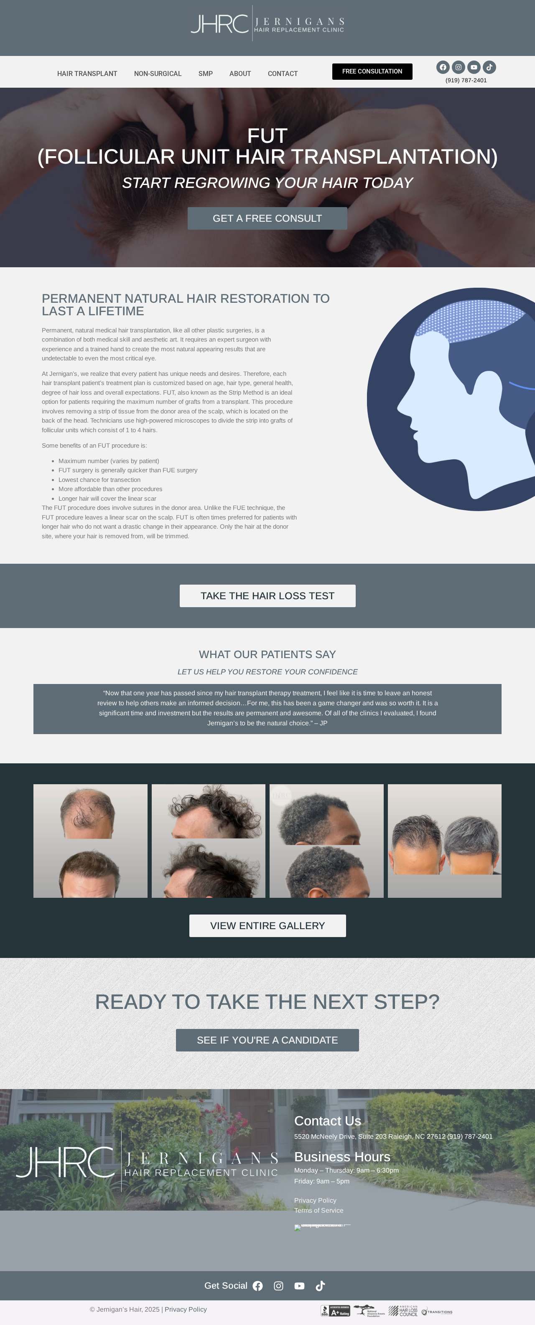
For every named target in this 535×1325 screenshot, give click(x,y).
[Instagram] (458, 67)
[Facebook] (443, 67)
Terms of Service (319, 1210)
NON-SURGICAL (158, 74)
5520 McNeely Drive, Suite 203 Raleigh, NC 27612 (370, 1136)
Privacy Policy (315, 1200)
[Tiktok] (489, 67)
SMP (206, 74)
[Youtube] (474, 67)
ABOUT (240, 74)
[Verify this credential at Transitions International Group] (325, 1239)
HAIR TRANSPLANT (87, 74)
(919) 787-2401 (466, 80)
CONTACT (283, 74)
